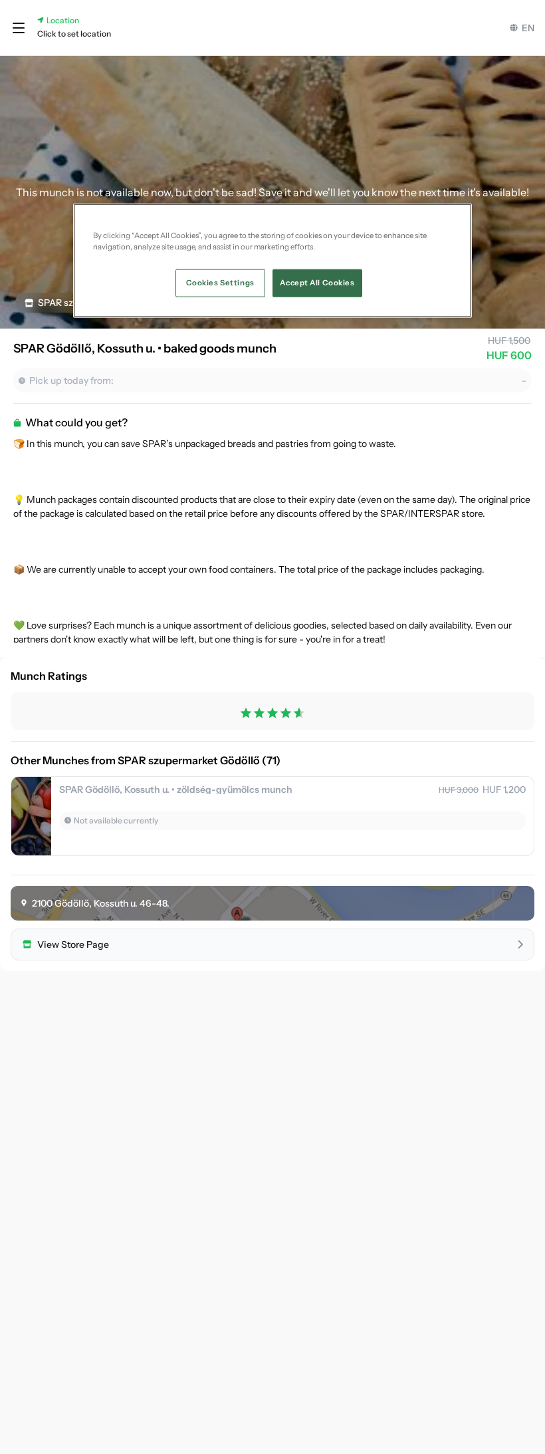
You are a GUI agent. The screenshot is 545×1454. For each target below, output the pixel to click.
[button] (19, 28)
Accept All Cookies (317, 282)
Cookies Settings (220, 282)
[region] (272, 261)
